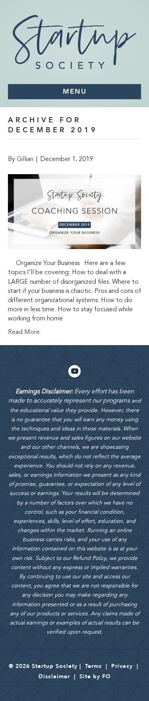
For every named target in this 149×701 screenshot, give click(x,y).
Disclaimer (54, 676)
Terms (93, 666)
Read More (24, 332)
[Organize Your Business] (74, 211)
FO (106, 676)
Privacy (122, 666)
